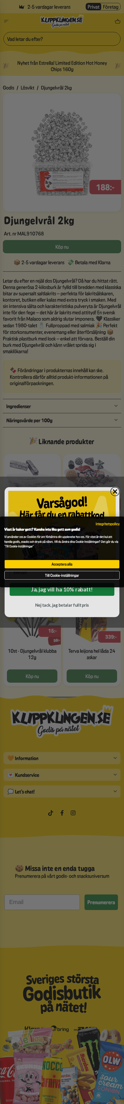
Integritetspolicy (108, 523)
